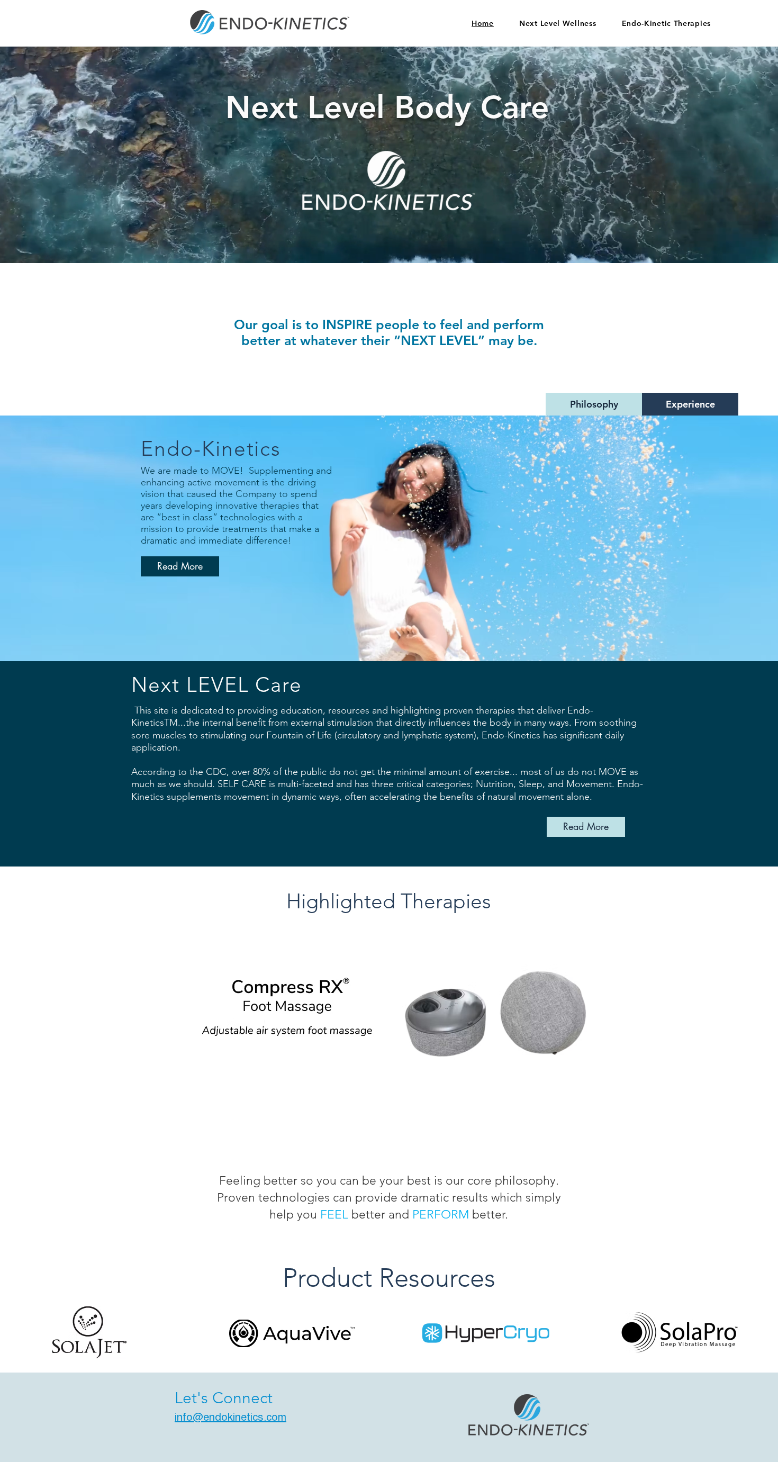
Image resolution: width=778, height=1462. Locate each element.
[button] (389, 1014)
